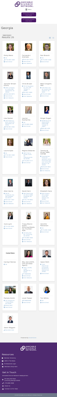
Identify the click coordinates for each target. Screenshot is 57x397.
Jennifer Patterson (44, 224)
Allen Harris (8, 191)
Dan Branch (45, 55)
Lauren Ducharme (26, 119)
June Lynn (8, 224)
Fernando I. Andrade (26, 56)
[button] (28, 14)
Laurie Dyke (8, 151)
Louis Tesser (27, 298)
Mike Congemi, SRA (46, 84)
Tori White (44, 298)
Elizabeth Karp (46, 191)
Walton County (6, 35)
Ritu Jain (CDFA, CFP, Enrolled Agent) (28, 263)
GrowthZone (32, 337)
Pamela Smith (9, 298)
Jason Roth (44, 262)
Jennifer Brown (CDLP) (10, 84)
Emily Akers (8, 55)
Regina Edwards (28, 151)
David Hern (26, 191)
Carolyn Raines (10, 262)
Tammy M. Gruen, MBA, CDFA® (45, 152)
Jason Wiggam (9, 327)
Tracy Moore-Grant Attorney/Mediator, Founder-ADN (28, 227)
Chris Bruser (27, 84)
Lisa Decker (8, 118)
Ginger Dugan (45, 118)
